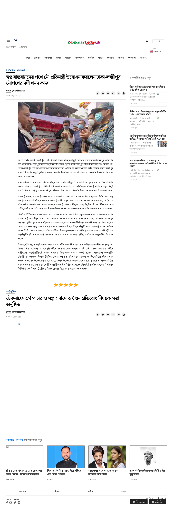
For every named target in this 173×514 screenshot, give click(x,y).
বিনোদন (121, 57)
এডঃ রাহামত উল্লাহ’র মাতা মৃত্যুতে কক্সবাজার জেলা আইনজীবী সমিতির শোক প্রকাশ (148, 163)
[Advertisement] (76, 17)
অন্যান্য (143, 57)
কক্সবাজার (48, 57)
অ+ (113, 93)
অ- (119, 93)
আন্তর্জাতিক (79, 57)
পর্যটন (100, 57)
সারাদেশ (68, 57)
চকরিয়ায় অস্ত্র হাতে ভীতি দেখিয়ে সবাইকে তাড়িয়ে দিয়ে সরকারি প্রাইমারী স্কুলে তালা (148, 137)
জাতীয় (58, 57)
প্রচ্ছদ (28, 57)
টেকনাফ (37, 57)
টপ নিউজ (10, 70)
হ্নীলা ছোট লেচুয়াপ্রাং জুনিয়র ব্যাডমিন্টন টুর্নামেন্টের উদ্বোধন (147, 88)
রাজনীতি (91, 57)
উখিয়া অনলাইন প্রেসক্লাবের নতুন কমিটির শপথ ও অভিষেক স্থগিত (148, 113)
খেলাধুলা (110, 57)
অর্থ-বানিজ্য (132, 57)
